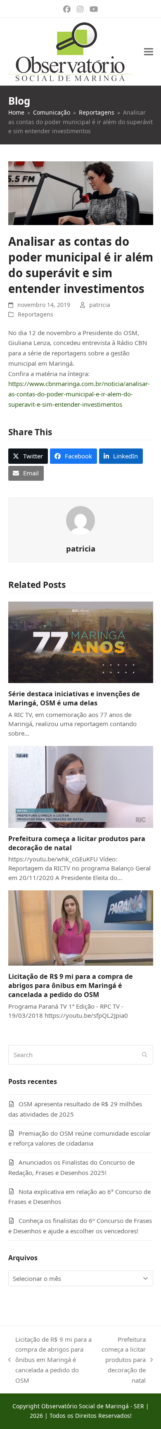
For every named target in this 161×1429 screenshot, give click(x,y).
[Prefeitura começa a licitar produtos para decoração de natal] (80, 786)
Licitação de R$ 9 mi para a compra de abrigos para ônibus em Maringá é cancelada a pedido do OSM (70, 985)
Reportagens (35, 314)
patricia (99, 305)
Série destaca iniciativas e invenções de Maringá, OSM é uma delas (74, 698)
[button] (148, 51)
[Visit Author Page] (80, 519)
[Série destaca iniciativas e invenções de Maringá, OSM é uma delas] (80, 642)
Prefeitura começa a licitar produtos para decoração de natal (124, 1359)
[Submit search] (144, 1054)
